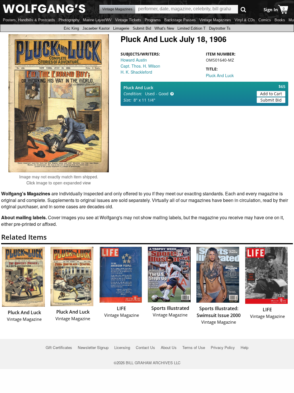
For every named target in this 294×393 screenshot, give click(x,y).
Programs (153, 20)
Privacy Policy (223, 347)
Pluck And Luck (220, 75)
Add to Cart (271, 93)
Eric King (71, 28)
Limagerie (121, 28)
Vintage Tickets (128, 20)
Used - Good (157, 93)
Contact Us (145, 347)
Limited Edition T (191, 28)
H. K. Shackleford (136, 72)
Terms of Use (193, 347)
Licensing (122, 347)
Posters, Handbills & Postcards (29, 20)
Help (244, 347)
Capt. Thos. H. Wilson (140, 66)
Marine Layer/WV (97, 20)
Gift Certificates (59, 347)
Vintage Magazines (215, 20)
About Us (169, 347)
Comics (264, 20)
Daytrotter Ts (220, 28)
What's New (164, 28)
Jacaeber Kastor (96, 28)
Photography (69, 20)
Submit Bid (142, 28)
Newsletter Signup (93, 347)
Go (243, 9)
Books (279, 20)
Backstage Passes (180, 20)
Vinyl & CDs (245, 20)
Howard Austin (134, 60)
